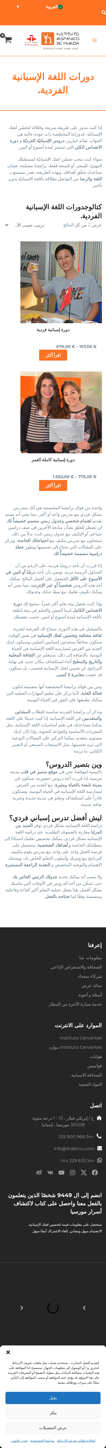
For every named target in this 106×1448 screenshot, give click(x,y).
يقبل (53, 1397)
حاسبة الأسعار (19, 19)
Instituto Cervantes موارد (75, 1047)
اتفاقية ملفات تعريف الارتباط (76, 1440)
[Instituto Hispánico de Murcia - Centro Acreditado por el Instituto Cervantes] (31, 40)
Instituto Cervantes (81, 1038)
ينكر (53, 1412)
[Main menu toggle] (94, 40)
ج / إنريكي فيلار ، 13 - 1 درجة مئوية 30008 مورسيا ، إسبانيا (63, 1121)
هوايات (96, 1056)
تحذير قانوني (19, 1440)
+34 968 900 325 (76, 1136)
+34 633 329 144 (78, 1160)
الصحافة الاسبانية (86, 1075)
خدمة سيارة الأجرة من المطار (75, 1004)
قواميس (94, 1065)
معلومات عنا (90, 957)
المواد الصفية (90, 1084)
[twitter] (84, 1173)
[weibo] (39, 1173)
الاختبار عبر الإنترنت (50, 19)
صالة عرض (92, 985)
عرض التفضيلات (53, 1427)
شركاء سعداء (90, 976)
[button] (8, 1352)
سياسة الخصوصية (42, 1440)
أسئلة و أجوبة (90, 994)
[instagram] (73, 1173)
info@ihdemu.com (74, 1148)
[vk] (50, 1173)
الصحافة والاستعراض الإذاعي (76, 967)
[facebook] (95, 1173)
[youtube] (61, 1173)
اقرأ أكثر (53, 355)
